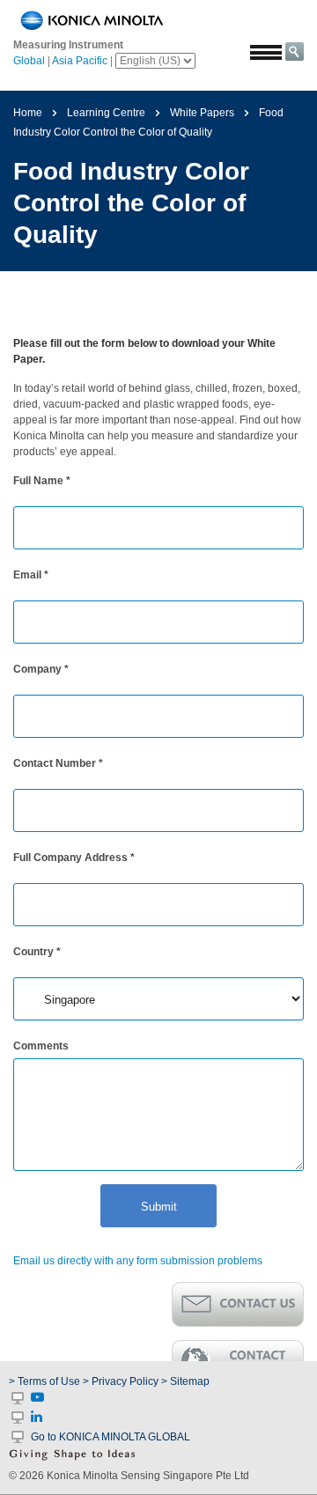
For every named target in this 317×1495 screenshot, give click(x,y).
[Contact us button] (238, 1304)
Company (41, 669)
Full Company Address (74, 857)
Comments (41, 1046)
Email (30, 575)
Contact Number (58, 763)
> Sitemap (185, 1381)
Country (37, 952)
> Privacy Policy (120, 1381)
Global (29, 61)
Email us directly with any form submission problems (137, 1261)
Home (27, 113)
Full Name (41, 481)
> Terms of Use (46, 1381)
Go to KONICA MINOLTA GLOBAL (110, 1437)
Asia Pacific (79, 61)
